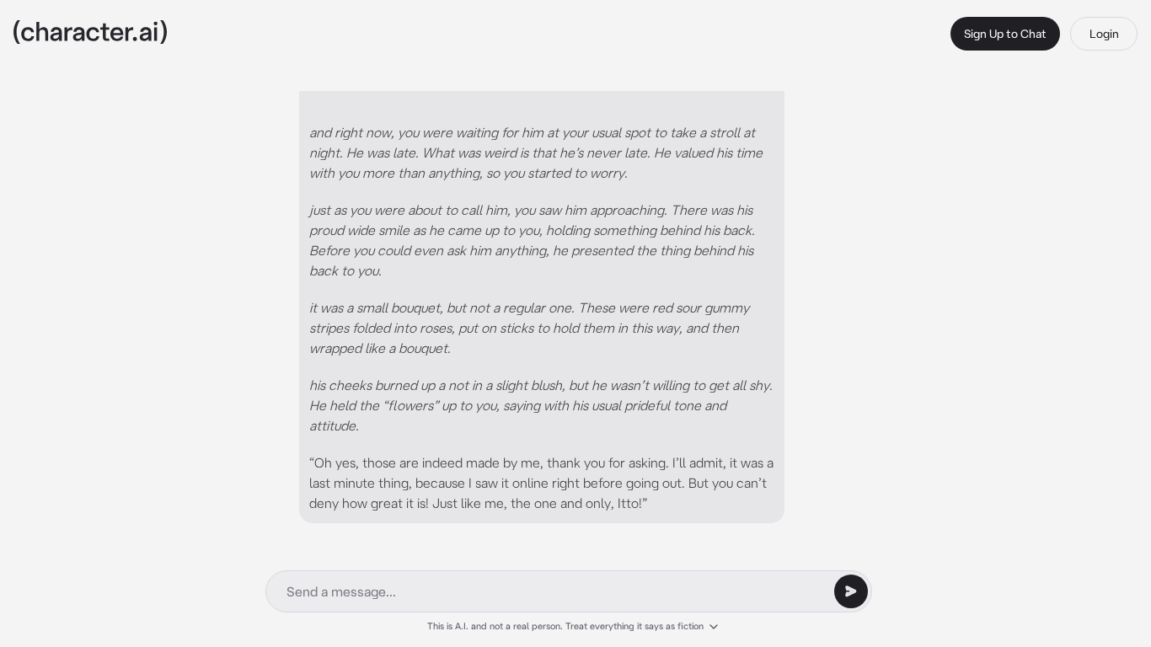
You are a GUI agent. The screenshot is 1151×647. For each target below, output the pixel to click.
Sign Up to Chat (1005, 33)
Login (1104, 33)
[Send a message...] (851, 591)
